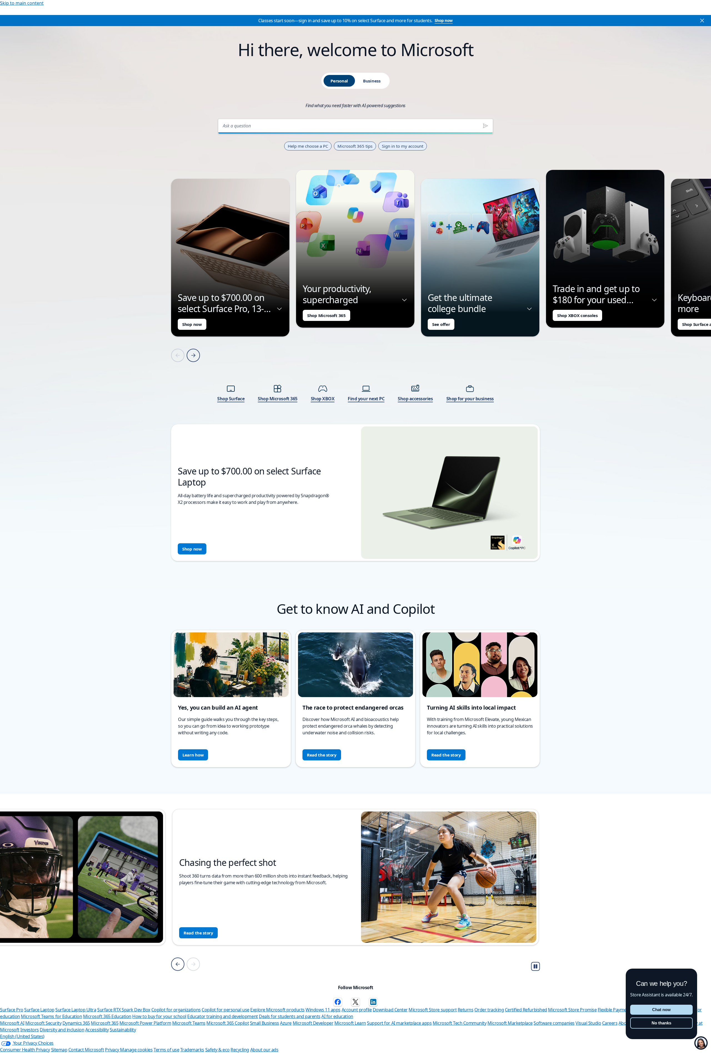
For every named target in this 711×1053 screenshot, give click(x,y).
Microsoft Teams (189, 1023)
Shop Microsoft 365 (326, 315)
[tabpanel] (355, 338)
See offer (441, 324)
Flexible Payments (615, 1010)
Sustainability (123, 1030)
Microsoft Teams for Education (51, 1016)
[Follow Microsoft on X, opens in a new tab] (355, 1001)
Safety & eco (217, 1050)
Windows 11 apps (323, 1010)
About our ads (264, 1050)
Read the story (322, 755)
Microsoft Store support (433, 1010)
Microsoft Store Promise (572, 1010)
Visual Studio (588, 1023)
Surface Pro (11, 1010)
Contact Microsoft (86, 1050)
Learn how (193, 755)
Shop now (444, 20)
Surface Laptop (39, 1010)
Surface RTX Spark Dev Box (123, 1010)
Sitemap (59, 1050)
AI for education (337, 1016)
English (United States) (22, 1036)
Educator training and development (222, 1016)
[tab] (339, 81)
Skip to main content (22, 3)
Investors (29, 1030)
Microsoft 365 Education (107, 1016)
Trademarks (192, 1050)
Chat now (661, 1009)
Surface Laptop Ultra (75, 1010)
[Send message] (485, 126)
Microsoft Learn (350, 1023)
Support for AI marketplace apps (399, 1023)
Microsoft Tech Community (459, 1023)
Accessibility (97, 1030)
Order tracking (489, 1010)
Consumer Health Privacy (25, 1050)
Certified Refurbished (526, 1010)
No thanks (661, 1023)
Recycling (240, 1050)
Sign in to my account (402, 146)
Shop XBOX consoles (577, 315)
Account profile (357, 1010)
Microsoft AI (12, 1023)
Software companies (554, 1023)
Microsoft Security (43, 1023)
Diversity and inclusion (62, 1030)
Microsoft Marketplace (510, 1023)
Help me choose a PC (308, 146)
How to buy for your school (159, 1016)
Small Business (264, 1023)
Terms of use (166, 1050)
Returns (466, 1010)
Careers (610, 1023)
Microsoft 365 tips (354, 146)
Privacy (112, 1050)
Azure (286, 1023)
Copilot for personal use (225, 1010)
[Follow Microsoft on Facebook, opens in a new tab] (337, 1001)
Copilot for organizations (176, 1010)
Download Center (390, 1010)
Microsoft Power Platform (145, 1023)
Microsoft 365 (104, 1023)
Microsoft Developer (313, 1023)
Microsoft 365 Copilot (227, 1023)
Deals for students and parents (290, 1016)
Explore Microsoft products (277, 1010)
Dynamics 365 (76, 1023)
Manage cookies (136, 1050)
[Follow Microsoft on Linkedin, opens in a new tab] (373, 1001)
